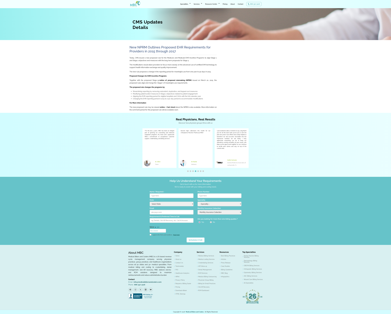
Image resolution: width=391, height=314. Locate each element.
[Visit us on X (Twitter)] (140, 290)
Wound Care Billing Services (253, 279)
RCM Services (202, 273)
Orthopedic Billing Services (253, 269)
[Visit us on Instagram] (135, 290)
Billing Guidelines (226, 269)
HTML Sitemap (180, 294)
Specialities (184, 4)
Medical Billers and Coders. (195, 312)
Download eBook (181, 290)
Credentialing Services (205, 262)
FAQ (176, 269)
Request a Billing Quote (183, 283)
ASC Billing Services (250, 276)
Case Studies (225, 266)
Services (197, 4)
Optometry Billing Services (253, 272)
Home (177, 256)
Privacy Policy (180, 280)
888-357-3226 (255, 4)
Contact (240, 4)
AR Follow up (202, 266)
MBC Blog (224, 273)
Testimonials (179, 266)
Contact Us (179, 262)
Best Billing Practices (228, 256)
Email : (144, 282)
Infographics (225, 276)
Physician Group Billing (206, 280)
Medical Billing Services (206, 256)
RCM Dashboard (203, 290)
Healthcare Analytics (182, 273)
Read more (176, 235)
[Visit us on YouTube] (151, 290)
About (232, 4)
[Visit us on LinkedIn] (146, 290)
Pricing (225, 4)
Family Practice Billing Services (251, 256)
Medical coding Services (206, 259)
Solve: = (154, 227)
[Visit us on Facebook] (130, 290)
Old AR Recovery (204, 287)
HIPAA (177, 276)
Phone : (136, 285)
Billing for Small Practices (206, 283)
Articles (223, 259)
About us (178, 259)
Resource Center (211, 4)
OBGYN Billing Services (251, 265)
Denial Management (205, 269)
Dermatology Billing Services (250, 261)
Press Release (225, 262)
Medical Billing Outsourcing (207, 276)
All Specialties (248, 283)
